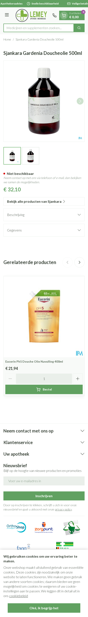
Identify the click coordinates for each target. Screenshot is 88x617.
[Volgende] (80, 101)
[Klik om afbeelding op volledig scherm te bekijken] (44, 101)
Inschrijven (44, 496)
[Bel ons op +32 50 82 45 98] (54, 15)
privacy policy (63, 509)
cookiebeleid (18, 596)
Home (7, 39)
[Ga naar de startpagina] (31, 15)
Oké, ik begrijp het (44, 608)
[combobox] (38, 28)
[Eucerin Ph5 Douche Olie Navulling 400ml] (44, 316)
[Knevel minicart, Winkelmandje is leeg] (64, 15)
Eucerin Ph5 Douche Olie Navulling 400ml (34, 361)
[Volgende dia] (79, 262)
